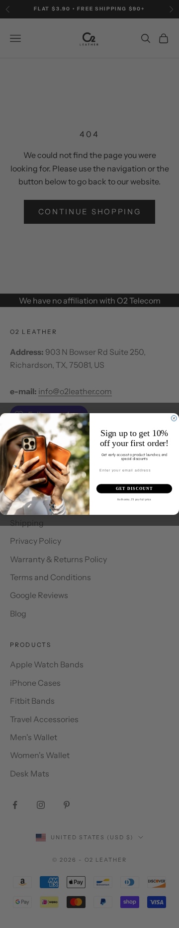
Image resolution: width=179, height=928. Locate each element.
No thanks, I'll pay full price (134, 499)
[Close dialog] (174, 418)
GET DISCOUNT (134, 488)
